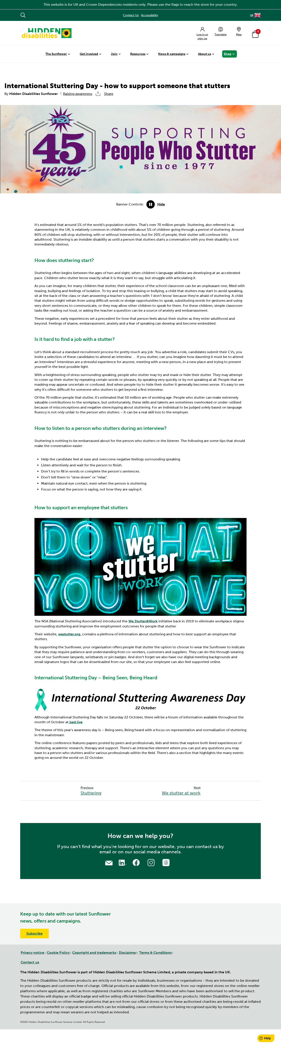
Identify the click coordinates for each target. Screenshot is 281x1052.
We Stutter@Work (143, 621)
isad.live (75, 722)
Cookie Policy (58, 952)
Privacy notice (32, 952)
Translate (220, 34)
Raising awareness (77, 94)
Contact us (30, 962)
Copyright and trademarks (94, 952)
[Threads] (166, 862)
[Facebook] (136, 862)
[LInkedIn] (122, 862)
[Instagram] (151, 862)
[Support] (109, 862)
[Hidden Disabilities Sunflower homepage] (46, 33)
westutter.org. (69, 634)
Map (239, 34)
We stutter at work (181, 791)
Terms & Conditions (155, 952)
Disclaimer (128, 952)
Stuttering (91, 791)
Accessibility (149, 15)
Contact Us (131, 15)
